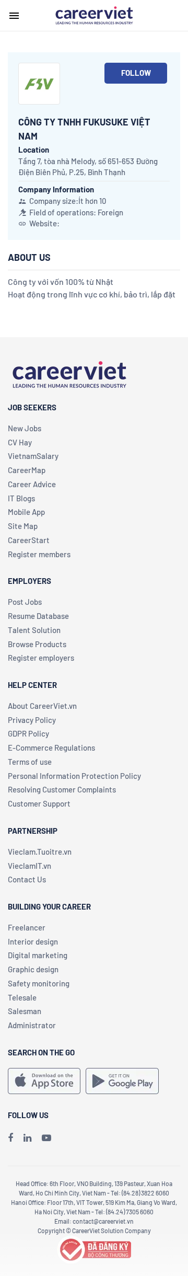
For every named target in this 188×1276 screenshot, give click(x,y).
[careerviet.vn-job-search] (44, 1081)
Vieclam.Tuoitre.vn (40, 851)
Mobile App (26, 511)
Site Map (23, 526)
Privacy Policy (32, 720)
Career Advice (32, 484)
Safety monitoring (38, 983)
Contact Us (27, 879)
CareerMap (26, 470)
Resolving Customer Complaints (62, 789)
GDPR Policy (28, 733)
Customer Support (39, 803)
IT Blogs (21, 498)
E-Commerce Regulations (51, 747)
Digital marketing (37, 955)
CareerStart (29, 540)
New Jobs (24, 428)
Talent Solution (34, 630)
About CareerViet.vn (42, 705)
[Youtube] (46, 1137)
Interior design (33, 941)
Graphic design (33, 969)
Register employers (41, 657)
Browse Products (37, 644)
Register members (39, 554)
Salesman (24, 1011)
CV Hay (20, 442)
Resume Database (38, 615)
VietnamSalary (33, 456)
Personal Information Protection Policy (74, 775)
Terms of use (30, 761)
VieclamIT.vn (29, 865)
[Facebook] (10, 1137)
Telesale (22, 997)
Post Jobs (25, 601)
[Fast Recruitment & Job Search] (94, 14)
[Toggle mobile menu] (14, 16)
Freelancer (26, 927)
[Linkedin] (27, 1137)
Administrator (32, 1025)
